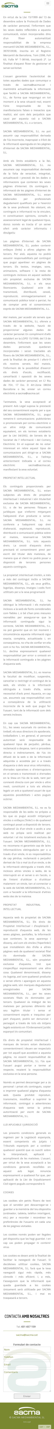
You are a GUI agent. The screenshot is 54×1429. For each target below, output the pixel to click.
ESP (48, 1427)
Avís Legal (27, 1422)
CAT (41, 1427)
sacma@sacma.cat (27, 1335)
